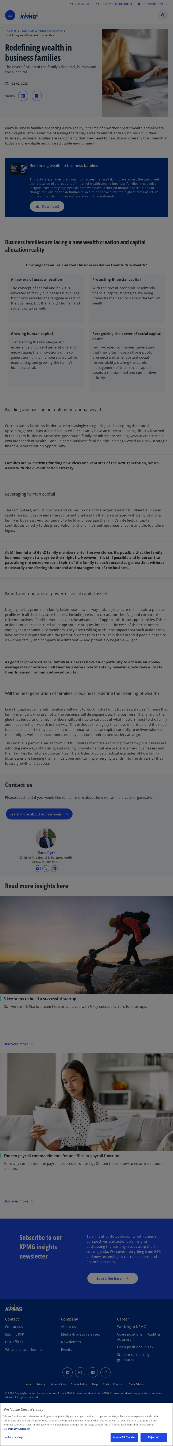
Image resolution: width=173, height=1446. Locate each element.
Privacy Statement (19, 1428)
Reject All (153, 1437)
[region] (86, 1424)
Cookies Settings (13, 1437)
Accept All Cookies (124, 1437)
